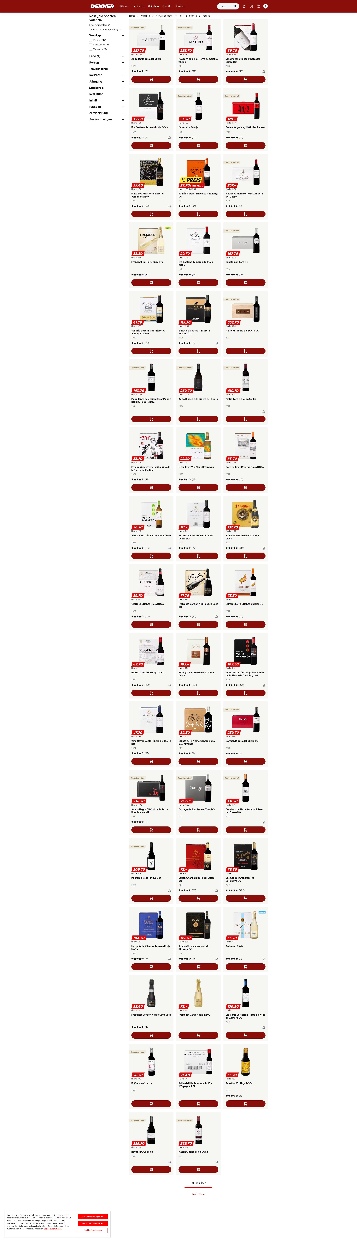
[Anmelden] (265, 6)
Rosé (181, 16)
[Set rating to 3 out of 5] (137, 71)
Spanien (193, 16)
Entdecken (138, 6)
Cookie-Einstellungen (93, 1230)
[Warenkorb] (251, 6)
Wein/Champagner (164, 16)
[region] (57, 1224)
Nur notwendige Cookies (92, 1223)
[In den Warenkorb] (151, 79)
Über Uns (167, 6)
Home (132, 16)
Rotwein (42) (99, 40)
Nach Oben (198, 1194)
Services (180, 6)
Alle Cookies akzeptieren (92, 1217)
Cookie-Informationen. (53, 1229)
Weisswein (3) (100, 49)
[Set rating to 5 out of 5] (142, 71)
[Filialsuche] (259, 6)
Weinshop (153, 6)
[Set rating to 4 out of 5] (140, 71)
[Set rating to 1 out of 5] (132, 71)
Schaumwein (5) (101, 45)
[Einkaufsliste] (244, 6)
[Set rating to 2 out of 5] (135, 71)
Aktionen (124, 6)
